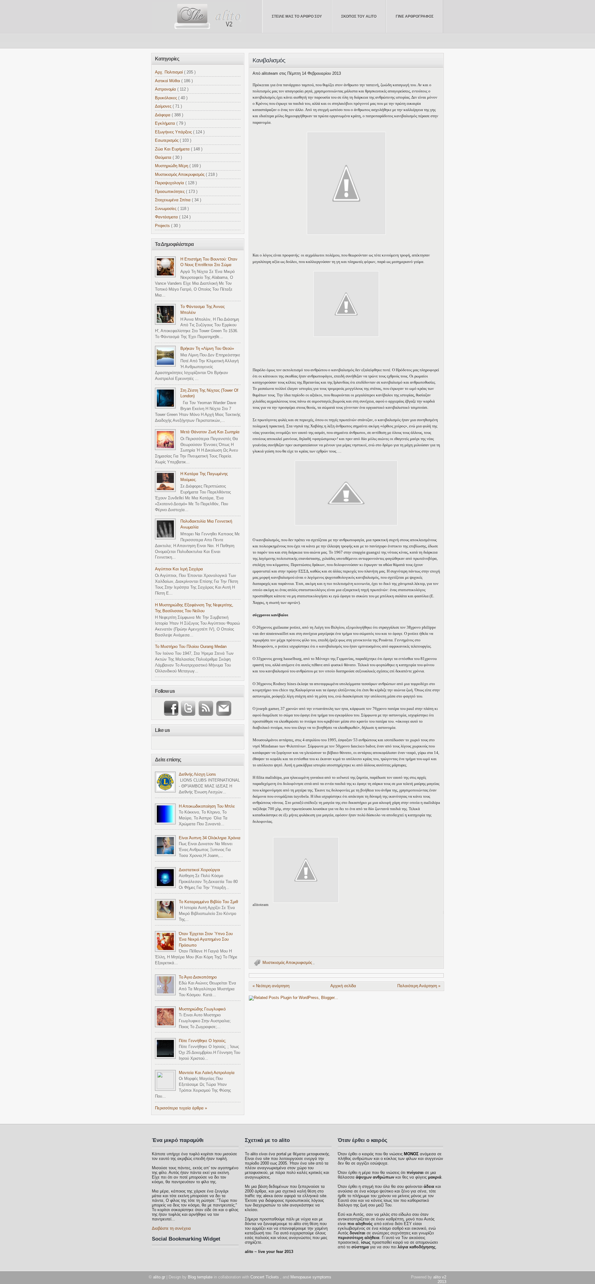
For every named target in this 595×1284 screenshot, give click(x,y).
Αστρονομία (166, 89)
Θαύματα (164, 157)
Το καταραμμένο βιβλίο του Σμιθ (208, 902)
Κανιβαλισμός (269, 60)
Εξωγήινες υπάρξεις (174, 132)
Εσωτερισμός (167, 140)
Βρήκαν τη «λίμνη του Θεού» (207, 348)
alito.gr (159, 1277)
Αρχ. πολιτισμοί (169, 72)
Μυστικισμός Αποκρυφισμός (287, 963)
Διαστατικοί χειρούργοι (199, 870)
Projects (163, 226)
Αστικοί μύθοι (168, 81)
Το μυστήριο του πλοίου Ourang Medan (191, 646)
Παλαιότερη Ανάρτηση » (418, 986)
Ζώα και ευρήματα (173, 149)
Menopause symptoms (310, 1277)
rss (204, 708)
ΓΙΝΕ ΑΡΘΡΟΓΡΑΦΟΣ (415, 16)
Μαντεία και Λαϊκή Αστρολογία (207, 1073)
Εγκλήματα (165, 123)
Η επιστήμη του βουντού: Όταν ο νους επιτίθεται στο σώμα (208, 262)
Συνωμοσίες (166, 209)
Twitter (187, 708)
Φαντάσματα (167, 217)
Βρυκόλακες (166, 98)
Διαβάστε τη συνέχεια (171, 1228)
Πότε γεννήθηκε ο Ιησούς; (202, 1041)
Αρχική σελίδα (343, 986)
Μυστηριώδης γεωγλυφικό (202, 1009)
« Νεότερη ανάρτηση (271, 986)
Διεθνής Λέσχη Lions (197, 774)
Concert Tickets (265, 1277)
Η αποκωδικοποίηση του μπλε (207, 806)
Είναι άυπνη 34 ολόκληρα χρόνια (209, 838)
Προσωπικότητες (170, 191)
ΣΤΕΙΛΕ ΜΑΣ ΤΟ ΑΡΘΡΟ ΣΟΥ (297, 16)
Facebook (172, 708)
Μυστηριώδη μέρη (172, 166)
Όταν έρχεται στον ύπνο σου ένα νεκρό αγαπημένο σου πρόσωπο (206, 940)
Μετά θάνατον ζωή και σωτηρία (210, 432)
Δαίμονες (164, 106)
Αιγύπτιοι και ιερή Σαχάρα (179, 569)
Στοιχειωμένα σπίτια (173, 200)
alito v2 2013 (439, 1279)
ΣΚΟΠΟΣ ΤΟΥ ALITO (359, 16)
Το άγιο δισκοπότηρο (198, 977)
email (222, 708)
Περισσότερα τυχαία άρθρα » (181, 1108)
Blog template (201, 1277)
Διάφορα (163, 115)
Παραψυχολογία (170, 183)
